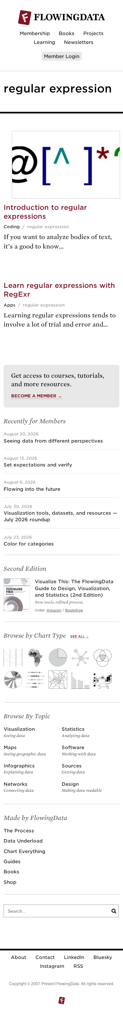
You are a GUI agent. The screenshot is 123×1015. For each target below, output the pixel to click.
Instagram (52, 966)
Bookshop (74, 610)
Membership (35, 33)
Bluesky (102, 957)
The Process (19, 830)
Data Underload (23, 841)
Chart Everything (24, 851)
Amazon (54, 610)
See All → (79, 636)
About (18, 957)
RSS (78, 966)
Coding (12, 226)
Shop (10, 882)
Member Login (61, 56)
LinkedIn (74, 957)
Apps (9, 305)
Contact (45, 957)
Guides (12, 861)
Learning (44, 42)
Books (66, 33)
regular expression (48, 226)
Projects (93, 33)
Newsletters (78, 42)
